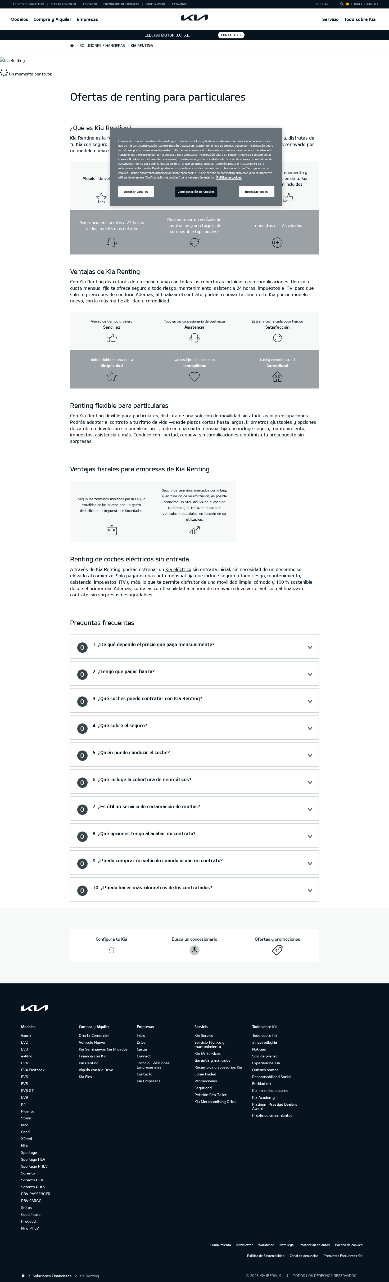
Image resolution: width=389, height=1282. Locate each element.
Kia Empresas (148, 1081)
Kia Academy (263, 1097)
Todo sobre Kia (360, 19)
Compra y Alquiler (52, 19)
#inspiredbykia (264, 1042)
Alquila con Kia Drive (96, 1069)
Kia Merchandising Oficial (216, 1101)
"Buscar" (343, 5)
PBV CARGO (31, 1200)
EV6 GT (27, 1090)
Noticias (259, 1049)
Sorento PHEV (33, 1187)
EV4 (24, 1063)
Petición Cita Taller (211, 1094)
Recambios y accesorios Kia (218, 1067)
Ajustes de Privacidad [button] (28, 4)
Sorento (28, 1173)
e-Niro (26, 1056)
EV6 (24, 1076)
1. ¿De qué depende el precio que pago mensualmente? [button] (153, 644)
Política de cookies (349, 1245)
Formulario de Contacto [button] (121, 4)
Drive (141, 1042)
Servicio (330, 19)
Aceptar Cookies (136, 191)
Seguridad (203, 1088)
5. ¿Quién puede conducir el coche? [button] (131, 752)
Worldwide (266, 1245)
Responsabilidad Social (271, 1076)
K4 (23, 1104)
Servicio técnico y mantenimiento (209, 1044)
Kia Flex (85, 1076)
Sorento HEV (32, 1180)
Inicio (141, 1035)
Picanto (27, 1111)
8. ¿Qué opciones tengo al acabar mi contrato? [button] (144, 833)
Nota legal (287, 1245)
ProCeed (28, 1221)
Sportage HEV (33, 1159)
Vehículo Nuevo (92, 1042)
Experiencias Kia (266, 1063)
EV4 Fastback (32, 1069)
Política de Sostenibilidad (265, 1255)
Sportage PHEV (34, 1166)
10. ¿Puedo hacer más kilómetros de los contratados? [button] (152, 887)
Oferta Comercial (93, 1035)
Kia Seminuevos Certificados (103, 1049)
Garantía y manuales (212, 1060)
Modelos (19, 19)
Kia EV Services (208, 1053)
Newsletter (244, 1245)
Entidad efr (262, 1083)
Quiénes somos (265, 1069)
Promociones (206, 1081)
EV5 (24, 1083)
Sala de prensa (265, 1056)
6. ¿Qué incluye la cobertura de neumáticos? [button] (142, 779)
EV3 (24, 1049)
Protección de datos (315, 1245)
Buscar (322, 4)
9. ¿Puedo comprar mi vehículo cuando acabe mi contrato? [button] (158, 860)
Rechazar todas (256, 191)
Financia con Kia (92, 1056)
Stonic (26, 1118)
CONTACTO (229, 35)
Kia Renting (88, 1063)
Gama (26, 1035)
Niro (24, 1125)
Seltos (26, 1207)
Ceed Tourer (31, 1214)
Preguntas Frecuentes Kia (343, 1255)
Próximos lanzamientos (272, 1115)
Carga (142, 1049)
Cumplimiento (220, 1245)
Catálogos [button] (179, 4)
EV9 (24, 1097)
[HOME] (72, 45)
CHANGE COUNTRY (364, 4)
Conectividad (205, 1074)
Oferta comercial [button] (63, 4)
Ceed (25, 1131)
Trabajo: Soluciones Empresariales (153, 1065)
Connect (144, 1056)
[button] (323, 4)
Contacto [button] (90, 4)
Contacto (144, 1074)
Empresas (87, 19)
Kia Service (204, 1035)
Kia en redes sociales (270, 1090)
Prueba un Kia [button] (155, 4)
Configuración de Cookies (196, 191)
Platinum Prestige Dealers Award (274, 1106)
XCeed (26, 1138)
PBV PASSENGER (35, 1193)
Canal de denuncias (304, 1255)
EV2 (24, 1042)
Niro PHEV (30, 1228)
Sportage (29, 1152)
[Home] (23, 1276)
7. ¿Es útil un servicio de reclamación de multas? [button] (146, 806)
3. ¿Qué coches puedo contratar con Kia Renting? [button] (147, 698)
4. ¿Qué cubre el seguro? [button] (120, 725)
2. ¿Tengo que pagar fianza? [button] (124, 671)
